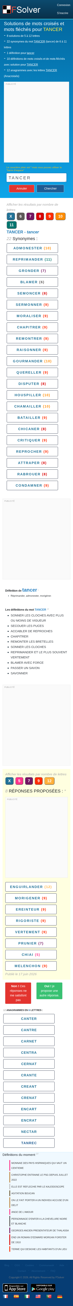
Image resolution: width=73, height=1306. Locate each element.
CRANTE (29, 1075)
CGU (17, 1265)
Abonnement (38, 1271)
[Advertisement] (36, 123)
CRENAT (29, 1098)
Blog (6, 1265)
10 (60, 216)
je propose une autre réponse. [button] (49, 990)
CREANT (29, 1086)
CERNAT (29, 1064)
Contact (22, 1271)
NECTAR (29, 1132)
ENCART (29, 1109)
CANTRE (29, 1030)
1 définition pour (20, 53)
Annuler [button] (21, 188)
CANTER (29, 1019)
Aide (61, 1265)
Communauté (46, 1265)
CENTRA (29, 1052)
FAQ (53, 1271)
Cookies (29, 1265)
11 (12, 225)
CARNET (29, 1041)
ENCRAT (29, 1120)
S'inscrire (62, 13)
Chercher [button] (50, 188)
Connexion (63, 5)
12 (49, 781)
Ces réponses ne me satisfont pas (18, 993)
